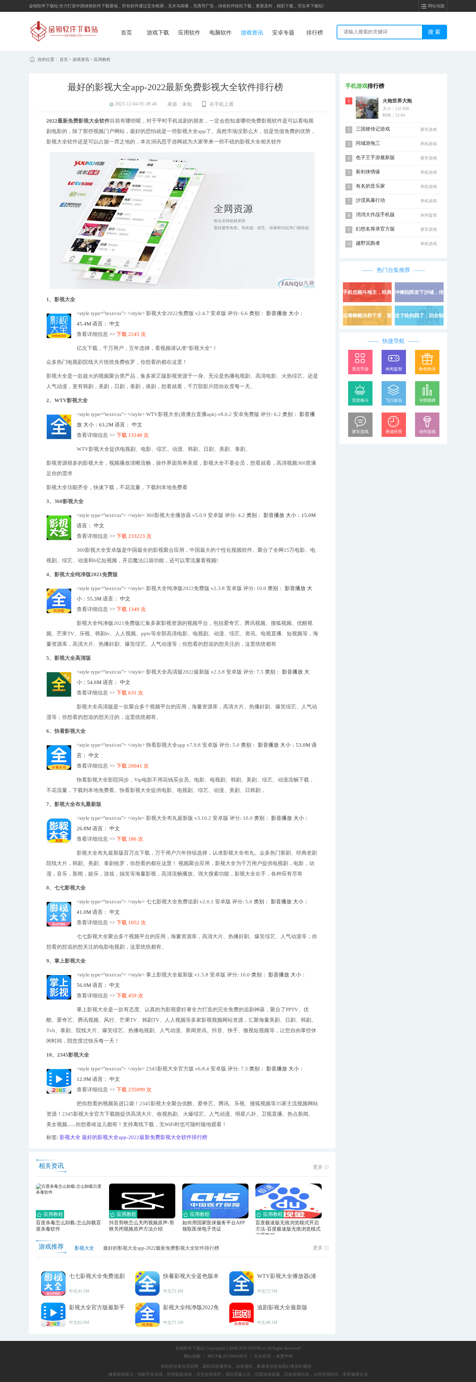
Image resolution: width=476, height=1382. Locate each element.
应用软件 (189, 33)
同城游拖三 (368, 143)
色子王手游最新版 (375, 157)
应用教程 (102, 59)
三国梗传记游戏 (373, 129)
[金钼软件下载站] (64, 31)
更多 (318, 1167)
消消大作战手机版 (375, 214)
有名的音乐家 (370, 186)
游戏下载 (158, 33)
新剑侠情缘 (368, 171)
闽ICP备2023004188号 (227, 1356)
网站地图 (192, 1356)
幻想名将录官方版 (375, 228)
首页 (126, 33)
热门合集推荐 (393, 270)
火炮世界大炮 (397, 100)
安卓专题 (283, 33)
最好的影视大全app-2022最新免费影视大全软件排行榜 (144, 1137)
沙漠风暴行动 (370, 200)
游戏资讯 (252, 33)
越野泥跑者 (368, 243)
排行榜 (314, 33)
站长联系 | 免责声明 (273, 1356)
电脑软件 (220, 33)
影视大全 (70, 1137)
